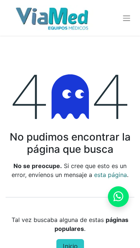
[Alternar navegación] (126, 18)
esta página (110, 174)
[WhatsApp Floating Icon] (118, 197)
